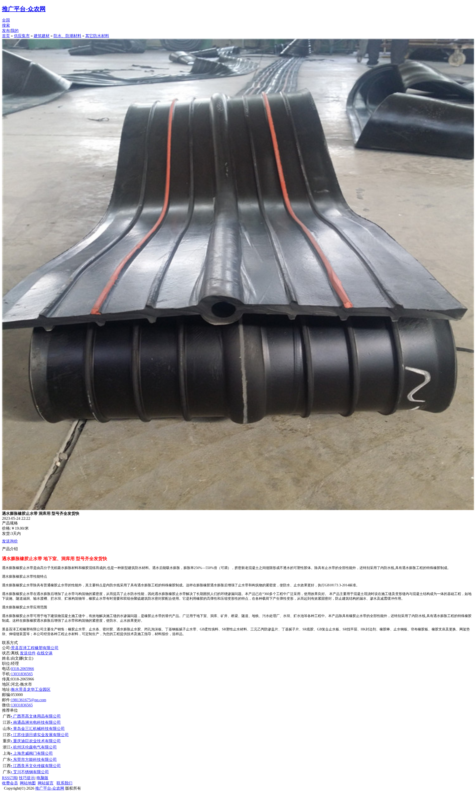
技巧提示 (27, 778)
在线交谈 (45, 653)
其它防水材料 (97, 36)
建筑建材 (42, 36)
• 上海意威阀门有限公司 (32, 753)
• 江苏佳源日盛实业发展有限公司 (40, 735)
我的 (15, 30)
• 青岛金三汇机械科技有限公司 (38, 728)
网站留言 (46, 783)
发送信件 (28, 653)
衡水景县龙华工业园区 (31, 689)
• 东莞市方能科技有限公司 (34, 759)
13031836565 (22, 674)
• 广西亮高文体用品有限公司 (36, 716)
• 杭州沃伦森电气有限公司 (34, 747)
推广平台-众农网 (49, 788)
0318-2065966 (22, 669)
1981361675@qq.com (28, 700)
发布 (6, 30)
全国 (6, 20)
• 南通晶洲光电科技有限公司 (36, 722)
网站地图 (28, 783)
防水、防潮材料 (67, 36)
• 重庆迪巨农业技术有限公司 (36, 741)
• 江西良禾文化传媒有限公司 (36, 766)
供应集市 (22, 36)
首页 (6, 36)
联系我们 (64, 783)
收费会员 (10, 783)
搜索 (6, 25)
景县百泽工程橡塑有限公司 (35, 648)
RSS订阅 (9, 778)
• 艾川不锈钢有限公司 (30, 772)
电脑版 (42, 778)
